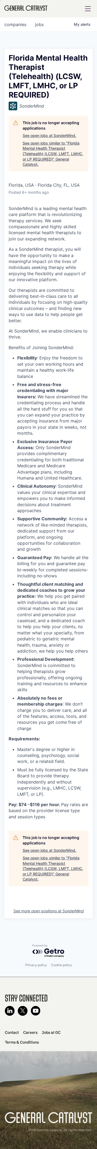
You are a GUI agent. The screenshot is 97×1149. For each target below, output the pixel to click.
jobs (39, 24)
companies (15, 24)
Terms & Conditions (22, 1042)
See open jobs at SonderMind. (49, 135)
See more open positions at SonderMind (48, 911)
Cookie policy (61, 965)
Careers (30, 1032)
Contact (12, 1032)
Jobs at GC (51, 1032)
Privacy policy (36, 965)
